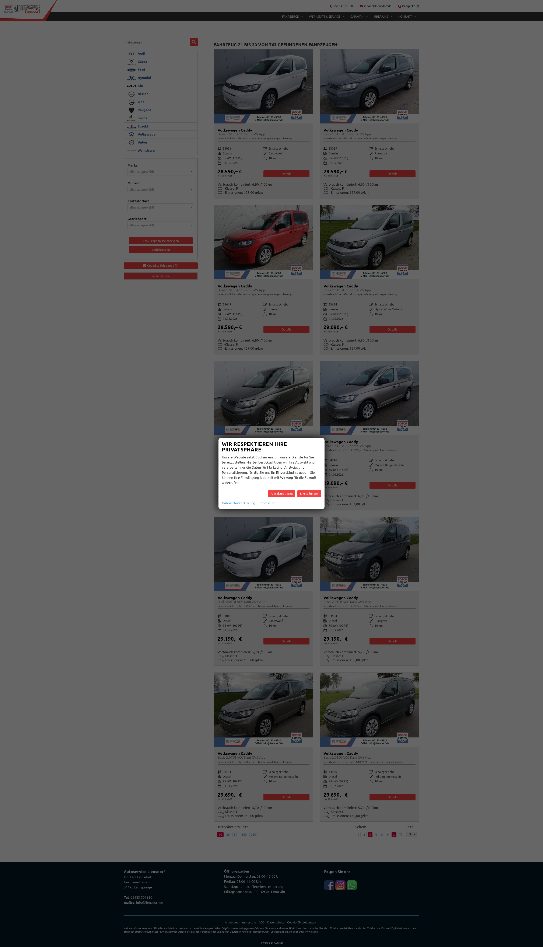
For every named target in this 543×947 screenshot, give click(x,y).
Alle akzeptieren (282, 493)
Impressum (267, 503)
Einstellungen (309, 493)
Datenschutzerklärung (238, 503)
